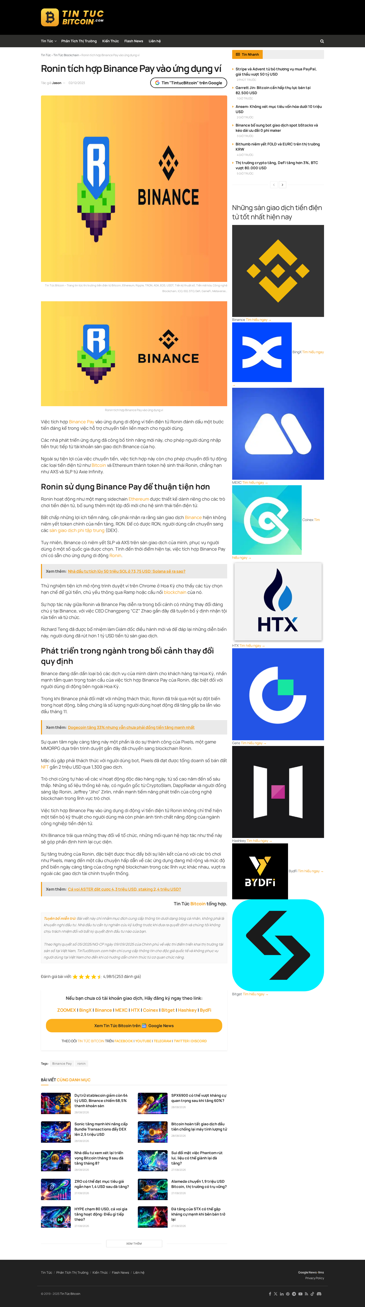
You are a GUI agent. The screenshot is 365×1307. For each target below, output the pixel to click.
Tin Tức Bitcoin (70, 1294)
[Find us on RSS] (306, 1294)
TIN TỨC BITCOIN (90, 1041)
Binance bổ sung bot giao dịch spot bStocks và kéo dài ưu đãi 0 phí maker (277, 128)
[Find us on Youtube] (300, 1294)
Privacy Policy (314, 1278)
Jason (56, 83)
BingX (85, 1010)
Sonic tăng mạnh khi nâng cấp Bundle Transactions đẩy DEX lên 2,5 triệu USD (101, 1129)
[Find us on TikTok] (312, 1294)
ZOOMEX (66, 1010)
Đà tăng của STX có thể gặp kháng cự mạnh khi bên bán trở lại (198, 1214)
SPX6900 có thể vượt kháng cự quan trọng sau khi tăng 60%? (198, 1098)
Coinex (150, 1010)
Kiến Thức (110, 41)
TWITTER (181, 1041)
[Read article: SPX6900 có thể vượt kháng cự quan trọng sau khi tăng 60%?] (153, 1103)
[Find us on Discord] (319, 1294)
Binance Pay (81, 422)
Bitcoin (99, 465)
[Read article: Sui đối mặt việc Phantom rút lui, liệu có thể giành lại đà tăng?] (153, 1161)
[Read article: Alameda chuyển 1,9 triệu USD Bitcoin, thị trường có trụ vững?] (153, 1189)
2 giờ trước (245, 117)
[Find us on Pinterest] (288, 1294)
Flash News (133, 41)
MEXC (121, 1010)
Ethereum (139, 499)
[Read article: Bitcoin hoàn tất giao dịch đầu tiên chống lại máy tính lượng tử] (153, 1132)
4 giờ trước (245, 155)
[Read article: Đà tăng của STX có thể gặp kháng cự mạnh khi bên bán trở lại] (153, 1217)
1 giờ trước (245, 98)
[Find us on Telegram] (294, 1294)
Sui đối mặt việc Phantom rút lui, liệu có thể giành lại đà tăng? (197, 1158)
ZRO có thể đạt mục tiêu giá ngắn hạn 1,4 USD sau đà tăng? (101, 1184)
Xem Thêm (134, 1243)
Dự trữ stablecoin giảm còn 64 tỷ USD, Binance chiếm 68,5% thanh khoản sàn (101, 1100)
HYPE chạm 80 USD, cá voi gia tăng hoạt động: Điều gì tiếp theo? (100, 1214)
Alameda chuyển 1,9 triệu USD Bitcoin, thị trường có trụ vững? (199, 1184)
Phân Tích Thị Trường (79, 41)
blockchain (175, 592)
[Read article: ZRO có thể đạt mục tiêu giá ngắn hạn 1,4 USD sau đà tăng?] (56, 1189)
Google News (307, 1272)
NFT (45, 767)
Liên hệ (155, 41)
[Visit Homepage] (72, 17)
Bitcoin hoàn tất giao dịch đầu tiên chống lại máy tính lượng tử (199, 1126)
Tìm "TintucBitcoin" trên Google (192, 83)
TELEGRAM (162, 1041)
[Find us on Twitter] (276, 1294)
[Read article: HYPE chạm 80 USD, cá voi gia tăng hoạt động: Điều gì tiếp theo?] (56, 1217)
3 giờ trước (245, 136)
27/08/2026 (178, 1170)
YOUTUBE (143, 1041)
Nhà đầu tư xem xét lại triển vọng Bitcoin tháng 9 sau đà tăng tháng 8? (98, 1158)
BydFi (205, 1010)
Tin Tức (47, 41)
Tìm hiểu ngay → (259, 319)
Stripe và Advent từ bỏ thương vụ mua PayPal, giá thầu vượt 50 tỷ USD (276, 71)
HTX (135, 1010)
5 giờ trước (245, 173)
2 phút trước (246, 80)
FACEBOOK (123, 1041)
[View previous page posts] (274, 184)
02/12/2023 (77, 83)
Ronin (115, 555)
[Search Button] (322, 41)
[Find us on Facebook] (270, 1294)
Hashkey (187, 1010)
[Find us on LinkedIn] (282, 1294)
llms (321, 1272)
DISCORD (199, 1041)
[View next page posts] (282, 184)
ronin (81, 1063)
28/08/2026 (81, 1112)
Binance (193, 517)
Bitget (168, 1010)
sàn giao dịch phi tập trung (77, 530)
